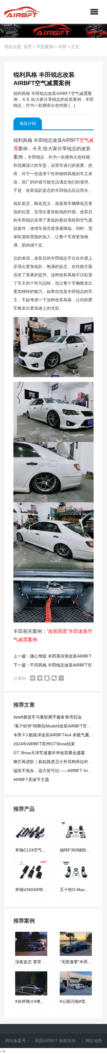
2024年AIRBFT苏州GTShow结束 (44, 743)
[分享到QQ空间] (40, 678)
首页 (27, 46)
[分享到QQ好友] (47, 678)
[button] (94, 12)
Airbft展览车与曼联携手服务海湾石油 (47, 717)
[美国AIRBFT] (22, 12)
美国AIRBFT (46, 1040)
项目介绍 (27, 123)
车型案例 (45, 46)
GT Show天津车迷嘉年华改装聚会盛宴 (49, 752)
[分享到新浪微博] (32, 678)
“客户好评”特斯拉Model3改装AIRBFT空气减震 (56, 726)
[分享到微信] (54, 678)
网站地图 (93, 1040)
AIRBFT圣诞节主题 (31, 779)
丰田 (62, 46)
